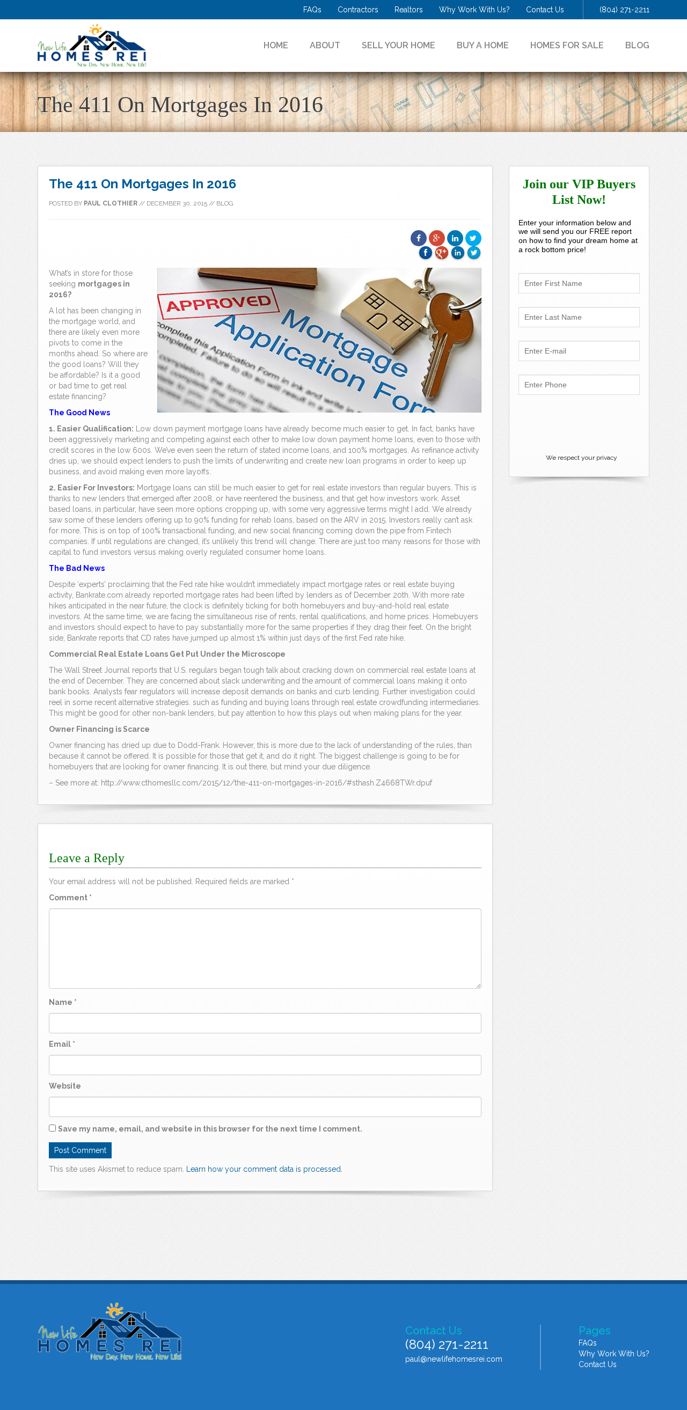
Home (276, 45)
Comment (70, 897)
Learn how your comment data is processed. (264, 1169)
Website (65, 1086)
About (325, 45)
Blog (637, 45)
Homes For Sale (567, 45)
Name (63, 1002)
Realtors (408, 9)
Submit (579, 423)
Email (62, 1044)
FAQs (312, 9)
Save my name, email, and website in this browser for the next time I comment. (210, 1129)
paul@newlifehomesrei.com (453, 1359)
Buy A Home (483, 45)
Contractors (358, 9)
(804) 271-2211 (624, 9)
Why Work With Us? (474, 9)
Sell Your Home (398, 45)
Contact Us (545, 9)
